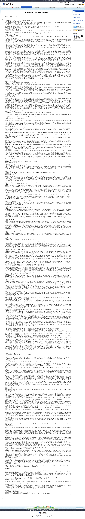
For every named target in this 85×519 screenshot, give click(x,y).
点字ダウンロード (66, 0)
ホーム (47, 0)
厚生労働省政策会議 (77, 23)
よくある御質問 (56, 0)
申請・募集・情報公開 (76, 7)
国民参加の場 (81, 4)
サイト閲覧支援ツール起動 (73, 0)
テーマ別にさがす (6, 7)
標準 (65, 2)
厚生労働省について (39, 7)
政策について (26, 7)
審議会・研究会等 (77, 17)
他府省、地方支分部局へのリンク (54, 509)
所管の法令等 (63, 7)
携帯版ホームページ (77, 35)
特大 (69, 2)
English (83, 0)
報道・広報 (17, 7)
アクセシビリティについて (35, 510)
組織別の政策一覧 (77, 14)
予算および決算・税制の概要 (78, 20)
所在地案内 (45, 509)
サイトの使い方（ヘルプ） (45, 510)
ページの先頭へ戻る (80, 508)
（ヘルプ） (78, 0)
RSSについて (53, 510)
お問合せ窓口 (50, 0)
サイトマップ (61, 0)
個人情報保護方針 (39, 509)
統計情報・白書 (52, 7)
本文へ (43, 0)
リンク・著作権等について (31, 509)
